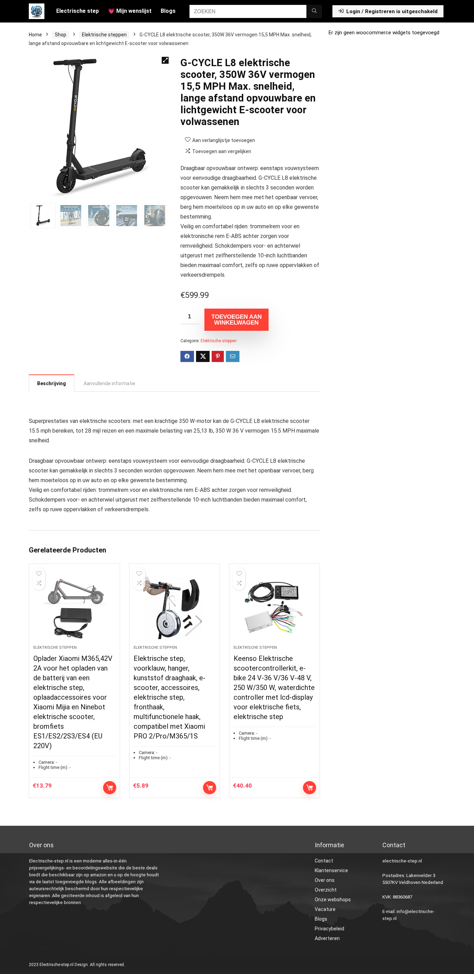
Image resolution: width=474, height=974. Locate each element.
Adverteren (327, 938)
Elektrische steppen (104, 34)
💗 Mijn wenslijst (130, 11)
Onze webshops (333, 899)
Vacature (325, 909)
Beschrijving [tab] (51, 383)
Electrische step (77, 11)
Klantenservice (331, 870)
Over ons (325, 880)
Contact (324, 861)
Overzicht (326, 890)
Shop (60, 34)
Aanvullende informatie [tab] (109, 383)
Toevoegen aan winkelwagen (236, 319)
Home (35, 34)
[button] (165, 60)
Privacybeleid (329, 928)
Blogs (168, 11)
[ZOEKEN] (314, 11)
